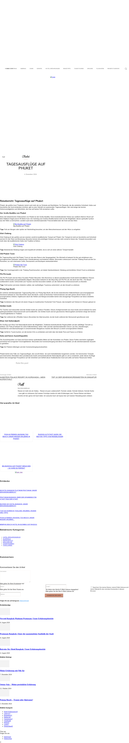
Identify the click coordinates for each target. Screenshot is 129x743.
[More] (93, 187)
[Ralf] (8, 390)
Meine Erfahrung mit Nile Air (12, 671)
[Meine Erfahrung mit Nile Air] (4, 667)
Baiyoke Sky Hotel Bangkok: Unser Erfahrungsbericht (22, 649)
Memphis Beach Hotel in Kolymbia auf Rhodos (18, 524)
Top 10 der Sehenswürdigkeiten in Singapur (74, 377)
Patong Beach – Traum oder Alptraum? (16, 700)
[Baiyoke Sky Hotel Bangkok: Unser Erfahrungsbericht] (5, 645)
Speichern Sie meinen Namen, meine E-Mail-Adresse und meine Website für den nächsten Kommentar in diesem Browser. (109, 589)
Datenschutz (8, 738)
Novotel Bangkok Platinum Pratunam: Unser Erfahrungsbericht (26, 618)
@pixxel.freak (24, 601)
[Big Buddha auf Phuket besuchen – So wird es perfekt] (16, 452)
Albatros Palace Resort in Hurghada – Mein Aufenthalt (22, 378)
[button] (126, 68)
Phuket (26, 156)
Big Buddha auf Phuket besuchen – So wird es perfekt (16, 467)
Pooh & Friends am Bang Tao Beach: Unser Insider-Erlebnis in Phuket (16, 436)
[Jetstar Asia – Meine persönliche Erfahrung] (5, 680)
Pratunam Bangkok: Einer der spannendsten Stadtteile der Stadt (27, 634)
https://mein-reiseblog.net (24, 388)
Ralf (3, 157)
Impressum (7, 737)
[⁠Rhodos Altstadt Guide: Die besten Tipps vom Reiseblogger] (50, 420)
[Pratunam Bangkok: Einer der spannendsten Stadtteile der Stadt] (5, 630)
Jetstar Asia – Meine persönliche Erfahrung (18, 684)
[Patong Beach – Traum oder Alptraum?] (4, 696)
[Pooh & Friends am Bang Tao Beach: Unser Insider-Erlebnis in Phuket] (16, 420)
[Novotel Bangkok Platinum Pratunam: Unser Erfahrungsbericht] (5, 614)
